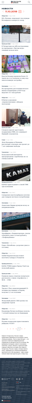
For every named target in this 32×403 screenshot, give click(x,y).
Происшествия (6, 44)
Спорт (3, 140)
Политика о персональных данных (8, 390)
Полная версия (6, 396)
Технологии (5, 152)
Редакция (4, 383)
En (20, 382)
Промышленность (7, 182)
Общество (5, 16)
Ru (17, 382)
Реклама (4, 385)
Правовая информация (8, 387)
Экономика (5, 86)
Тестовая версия (7, 398)
